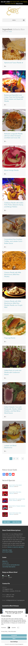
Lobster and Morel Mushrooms (10, 446)
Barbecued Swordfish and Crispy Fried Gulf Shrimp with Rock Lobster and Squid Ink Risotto (14, 98)
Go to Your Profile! (7, 552)
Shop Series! (19, 3)
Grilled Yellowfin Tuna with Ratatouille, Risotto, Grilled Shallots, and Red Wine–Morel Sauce (13, 410)
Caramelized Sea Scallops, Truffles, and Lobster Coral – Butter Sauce (13, 241)
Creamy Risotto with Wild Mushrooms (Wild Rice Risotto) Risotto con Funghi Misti (13, 304)
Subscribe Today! (7, 550)
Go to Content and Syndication (11, 565)
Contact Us (5, 563)
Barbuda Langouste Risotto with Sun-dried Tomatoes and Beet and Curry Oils (13, 136)
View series (7, 522)
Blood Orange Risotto (11, 170)
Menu (14, 20)
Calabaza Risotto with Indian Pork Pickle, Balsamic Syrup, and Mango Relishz (13, 205)
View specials (16, 522)
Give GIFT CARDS (5, 1)
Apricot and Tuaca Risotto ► (13, 63)
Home (10, 31)
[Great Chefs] (14, 12)
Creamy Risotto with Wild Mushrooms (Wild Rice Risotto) (12, 274)
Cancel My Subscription (8, 566)
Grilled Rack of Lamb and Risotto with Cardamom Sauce (12, 372)
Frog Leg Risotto (9, 338)
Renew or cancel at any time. (15, 547)
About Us (4, 561)
